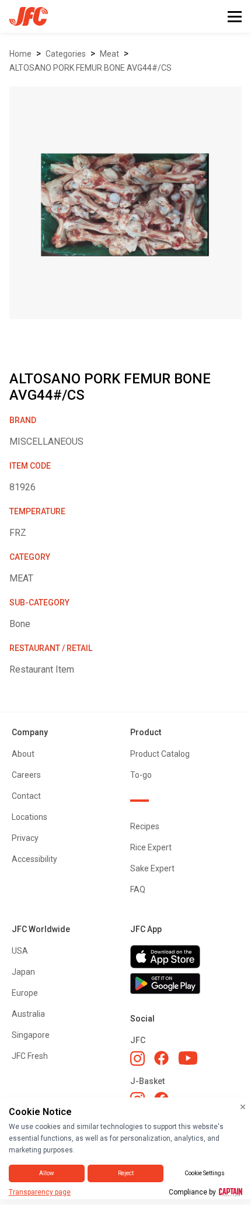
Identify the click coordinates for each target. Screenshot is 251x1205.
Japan (23, 972)
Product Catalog (160, 754)
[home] (24, 16)
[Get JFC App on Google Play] (184, 983)
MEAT (109, 53)
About (23, 754)
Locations (29, 817)
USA (20, 950)
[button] (234, 16)
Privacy (25, 838)
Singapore (31, 1035)
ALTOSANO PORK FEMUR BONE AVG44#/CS (90, 67)
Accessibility (34, 859)
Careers (26, 775)
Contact (26, 796)
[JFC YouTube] (188, 1058)
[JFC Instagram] (137, 1058)
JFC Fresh (30, 1056)
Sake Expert (152, 868)
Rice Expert (151, 847)
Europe (25, 993)
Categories (66, 53)
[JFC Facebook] (161, 1058)
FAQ (137, 889)
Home (20, 53)
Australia (28, 1014)
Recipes (144, 826)
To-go (141, 775)
